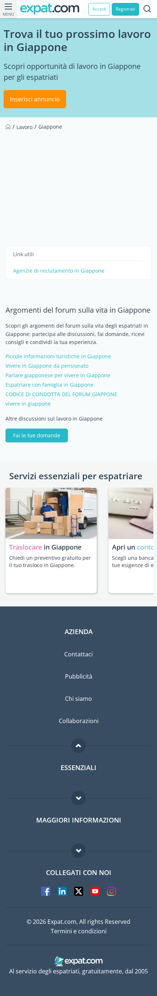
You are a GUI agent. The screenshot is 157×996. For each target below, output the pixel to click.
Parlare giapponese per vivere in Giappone (57, 375)
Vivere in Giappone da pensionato (46, 365)
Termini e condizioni (79, 931)
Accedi (99, 9)
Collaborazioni (79, 721)
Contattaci (78, 654)
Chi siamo (78, 699)
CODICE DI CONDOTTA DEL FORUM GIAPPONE (61, 394)
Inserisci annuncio (35, 99)
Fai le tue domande (36, 435)
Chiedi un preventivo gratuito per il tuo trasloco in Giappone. (50, 561)
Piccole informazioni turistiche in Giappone (58, 356)
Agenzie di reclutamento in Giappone (58, 270)
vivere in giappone (28, 403)
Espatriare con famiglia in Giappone (49, 384)
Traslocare (26, 547)
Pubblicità (78, 676)
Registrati (125, 9)
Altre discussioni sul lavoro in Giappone (54, 418)
